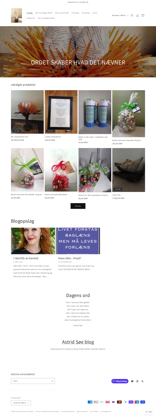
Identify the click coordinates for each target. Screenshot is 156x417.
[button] (132, 15)
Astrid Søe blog (78, 342)
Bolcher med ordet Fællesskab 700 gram (126, 140)
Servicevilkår (94, 411)
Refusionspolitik (82, 411)
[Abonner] (52, 381)
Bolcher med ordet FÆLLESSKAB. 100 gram (26, 195)
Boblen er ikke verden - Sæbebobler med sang (92, 138)
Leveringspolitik (106, 411)
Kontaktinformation (68, 411)
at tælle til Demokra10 (53, 137)
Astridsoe (19, 411)
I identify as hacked (25, 258)
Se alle (78, 206)
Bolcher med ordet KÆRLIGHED (56, 195)
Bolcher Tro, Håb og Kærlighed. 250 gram (93, 195)
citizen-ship (116, 195)
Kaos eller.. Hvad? (69, 258)
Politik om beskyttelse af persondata (47, 411)
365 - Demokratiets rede (19, 137)
